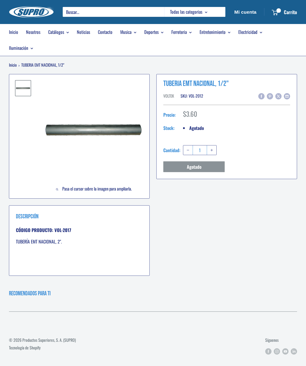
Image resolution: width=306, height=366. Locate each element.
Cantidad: (171, 150)
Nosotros (33, 31)
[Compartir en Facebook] (261, 95)
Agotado (194, 166)
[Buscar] (219, 12)
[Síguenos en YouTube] (285, 351)
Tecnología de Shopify (25, 348)
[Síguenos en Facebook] (268, 351)
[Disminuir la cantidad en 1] (188, 150)
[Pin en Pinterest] (270, 95)
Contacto (105, 31)
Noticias (83, 31)
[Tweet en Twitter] (278, 95)
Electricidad (247, 31)
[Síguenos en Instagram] (277, 351)
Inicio (13, 31)
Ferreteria (179, 31)
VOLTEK (168, 96)
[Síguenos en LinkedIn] (294, 351)
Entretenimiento (213, 31)
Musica (125, 31)
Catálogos (56, 31)
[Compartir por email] (287, 95)
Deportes (151, 31)
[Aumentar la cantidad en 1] (211, 150)
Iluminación (18, 47)
